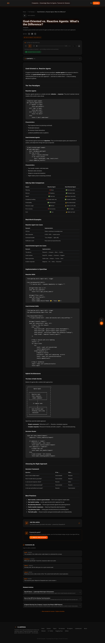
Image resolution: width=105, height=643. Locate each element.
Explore (49, 628)
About (85, 628)
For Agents (70, 628)
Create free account (39, 537)
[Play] (30, 46)
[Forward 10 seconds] (34, 46)
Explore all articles (60, 611)
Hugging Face (59, 631)
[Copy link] (35, 34)
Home (24, 11)
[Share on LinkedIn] (32, 34)
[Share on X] (29, 34)
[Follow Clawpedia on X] (91, 3)
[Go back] (25, 15)
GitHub (66, 631)
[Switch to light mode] (101, 321)
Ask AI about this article (33, 37)
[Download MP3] (79, 46)
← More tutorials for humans (48, 611)
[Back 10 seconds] (26, 46)
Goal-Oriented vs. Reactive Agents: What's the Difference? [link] (51, 11)
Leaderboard (78, 628)
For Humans (32, 11)
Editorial (43, 631)
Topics (54, 628)
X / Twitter (50, 631)
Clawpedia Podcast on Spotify (33, 51)
